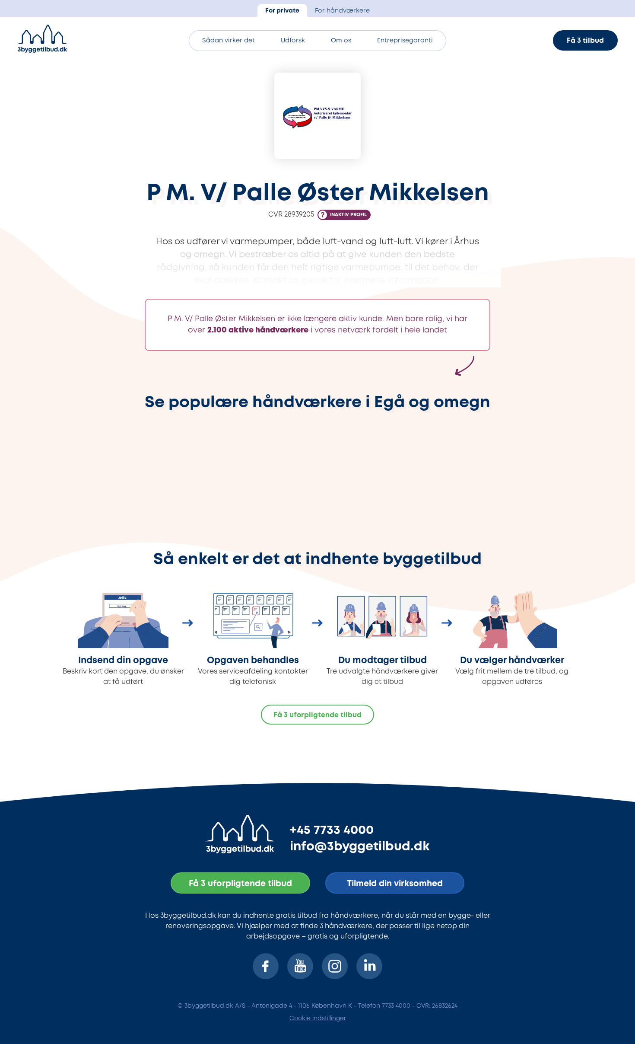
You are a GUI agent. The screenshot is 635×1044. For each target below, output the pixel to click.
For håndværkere (342, 11)
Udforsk (293, 41)
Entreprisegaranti (405, 41)
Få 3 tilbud (585, 41)
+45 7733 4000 (332, 830)
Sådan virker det (228, 41)
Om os (341, 41)
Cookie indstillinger (317, 1018)
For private (282, 11)
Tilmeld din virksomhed (395, 884)
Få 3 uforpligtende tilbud (317, 715)
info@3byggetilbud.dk (360, 846)
